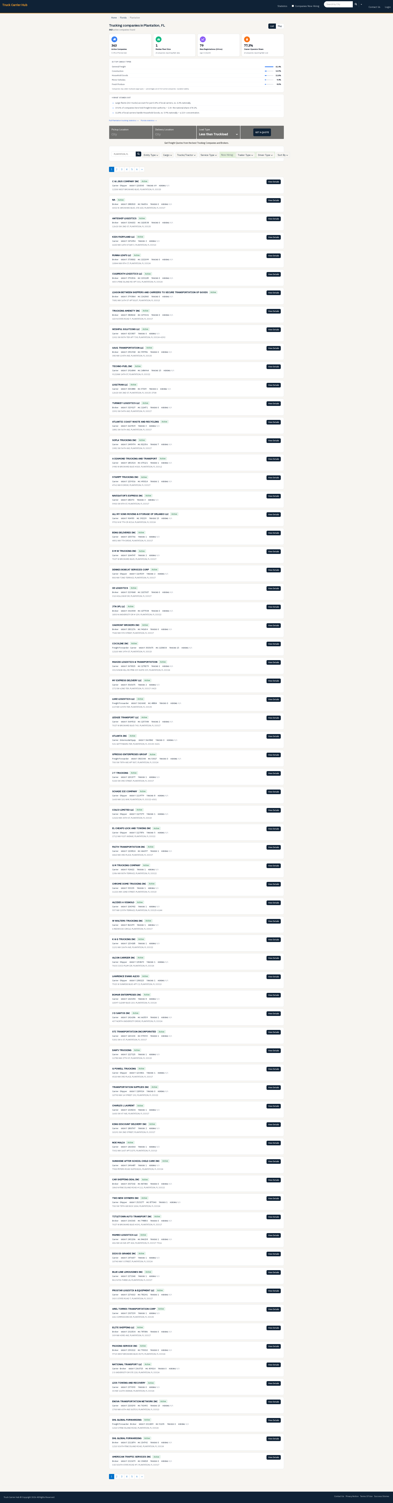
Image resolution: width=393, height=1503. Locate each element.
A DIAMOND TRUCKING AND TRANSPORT (134, 458)
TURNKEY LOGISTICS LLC (126, 403)
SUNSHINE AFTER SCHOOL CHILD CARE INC (136, 1160)
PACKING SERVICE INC (124, 1345)
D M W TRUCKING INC (124, 550)
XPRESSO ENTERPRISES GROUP (129, 754)
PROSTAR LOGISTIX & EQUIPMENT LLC (133, 1290)
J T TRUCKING (120, 772)
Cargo (166, 155)
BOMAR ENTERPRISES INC (126, 994)
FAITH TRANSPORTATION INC (128, 846)
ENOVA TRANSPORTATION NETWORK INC (135, 1401)
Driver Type (264, 155)
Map (280, 26)
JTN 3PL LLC (118, 606)
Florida (123, 17)
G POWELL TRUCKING (124, 1068)
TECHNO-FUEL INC (122, 366)
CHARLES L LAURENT (123, 1105)
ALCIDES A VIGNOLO (123, 902)
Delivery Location (164, 129)
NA (113, 199)
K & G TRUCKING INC (124, 939)
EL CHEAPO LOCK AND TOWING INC (131, 828)
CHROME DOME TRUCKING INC (129, 883)
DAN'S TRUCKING (121, 1050)
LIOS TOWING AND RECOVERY (128, 1382)
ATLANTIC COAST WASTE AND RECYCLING (135, 421)
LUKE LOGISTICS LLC (123, 698)
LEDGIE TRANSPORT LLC (125, 717)
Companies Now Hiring (307, 6)
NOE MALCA (118, 1142)
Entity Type (150, 155)
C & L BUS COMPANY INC (125, 181)
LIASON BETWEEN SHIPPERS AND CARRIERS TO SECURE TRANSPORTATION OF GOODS (160, 292)
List (272, 26)
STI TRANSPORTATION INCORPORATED (134, 1031)
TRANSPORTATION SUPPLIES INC (130, 1087)
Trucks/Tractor (185, 155)
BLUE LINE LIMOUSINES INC (127, 1271)
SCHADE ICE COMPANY (124, 791)
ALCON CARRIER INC (123, 957)
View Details (273, 182)
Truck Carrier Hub (14, 5)
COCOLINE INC (120, 643)
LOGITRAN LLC (120, 384)
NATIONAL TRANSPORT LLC (127, 1364)
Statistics (282, 6)
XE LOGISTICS (120, 588)
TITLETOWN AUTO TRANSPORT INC (132, 1216)
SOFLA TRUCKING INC (124, 440)
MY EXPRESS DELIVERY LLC (127, 680)
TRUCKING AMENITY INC (126, 310)
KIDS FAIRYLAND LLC (123, 236)
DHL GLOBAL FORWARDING (127, 1419)
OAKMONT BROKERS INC (126, 625)
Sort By (282, 155)
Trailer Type (244, 155)
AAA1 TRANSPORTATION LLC (128, 347)
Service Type (208, 155)
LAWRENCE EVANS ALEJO (126, 976)
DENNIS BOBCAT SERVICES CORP (130, 569)
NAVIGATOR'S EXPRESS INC (127, 495)
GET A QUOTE (262, 132)
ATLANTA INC (119, 735)
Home (114, 17)
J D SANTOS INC (121, 1013)
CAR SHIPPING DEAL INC (125, 1179)
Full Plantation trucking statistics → (124, 120)
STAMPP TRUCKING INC (125, 477)
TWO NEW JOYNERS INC (125, 1198)
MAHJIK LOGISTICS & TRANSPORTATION (134, 661)
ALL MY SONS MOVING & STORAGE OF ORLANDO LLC (140, 514)
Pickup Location (119, 129)
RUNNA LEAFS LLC (121, 255)
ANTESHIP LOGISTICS (124, 218)
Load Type (204, 129)
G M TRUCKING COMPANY (126, 865)
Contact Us (374, 7)
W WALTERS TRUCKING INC (127, 920)
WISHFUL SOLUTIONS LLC (126, 329)
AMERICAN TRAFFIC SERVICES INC (131, 1456)
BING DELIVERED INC (124, 532)
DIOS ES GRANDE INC (124, 1253)
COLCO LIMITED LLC (123, 809)
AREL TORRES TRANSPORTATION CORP (134, 1308)
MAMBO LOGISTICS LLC (125, 1234)
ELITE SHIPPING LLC (123, 1327)
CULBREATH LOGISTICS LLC (127, 273)
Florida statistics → (149, 120)
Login (388, 7)
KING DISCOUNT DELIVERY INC (129, 1124)
